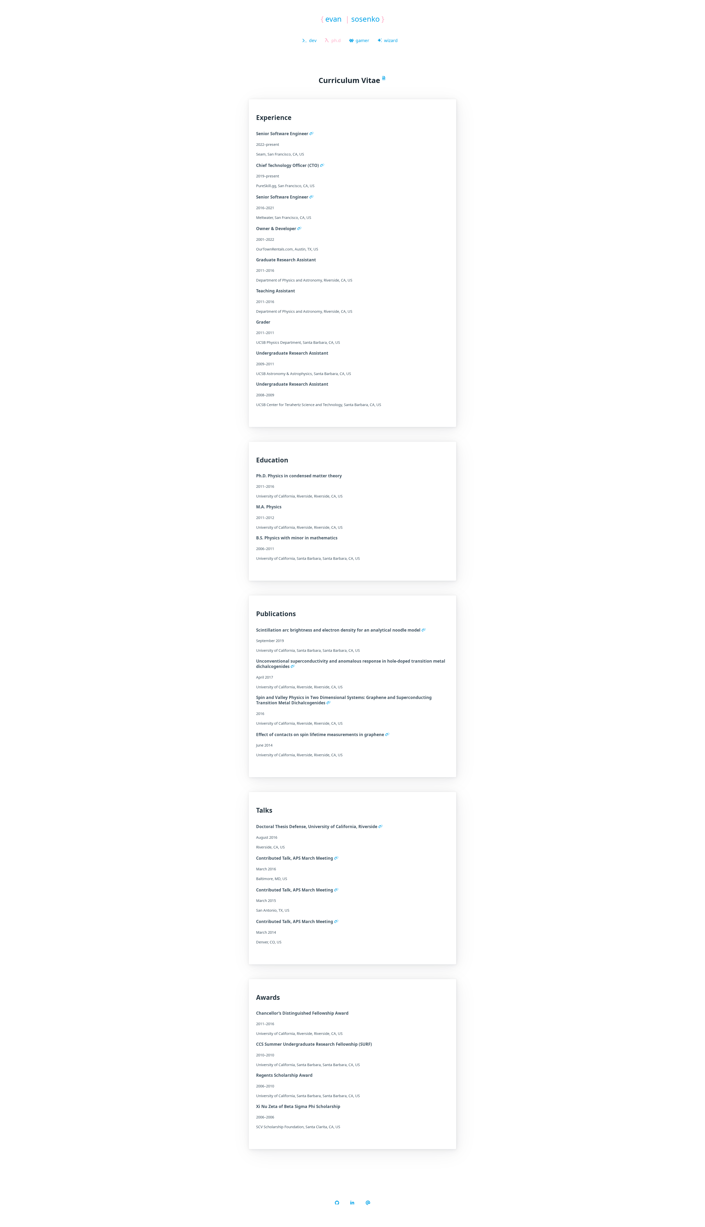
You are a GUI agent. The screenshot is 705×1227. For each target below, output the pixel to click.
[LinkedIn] (352, 1203)
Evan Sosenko (352, 19)
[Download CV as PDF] (384, 78)
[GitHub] (337, 1203)
